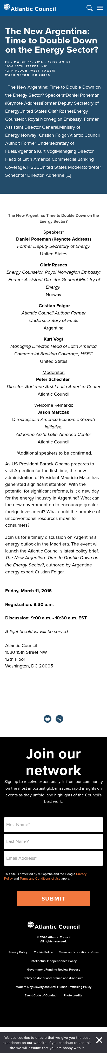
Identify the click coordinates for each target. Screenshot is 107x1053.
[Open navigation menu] (100, 8)
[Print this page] (47, 719)
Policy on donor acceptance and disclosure (54, 978)
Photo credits (73, 995)
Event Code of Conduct (41, 995)
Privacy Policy (18, 952)
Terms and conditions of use (79, 952)
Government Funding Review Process (53, 969)
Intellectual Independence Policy (54, 961)
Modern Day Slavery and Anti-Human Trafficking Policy (53, 987)
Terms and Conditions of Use (40, 878)
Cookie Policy (43, 952)
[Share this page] (59, 719)
